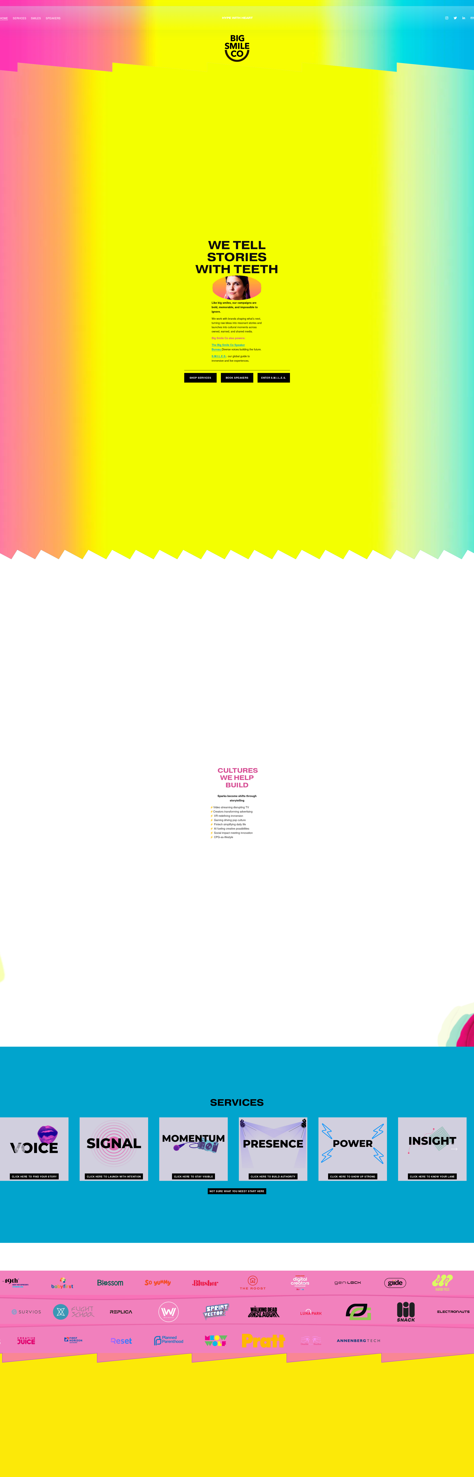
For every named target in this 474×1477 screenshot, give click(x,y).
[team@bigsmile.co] (472, 18)
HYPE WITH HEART (237, 18)
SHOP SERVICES (200, 377)
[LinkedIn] (463, 18)
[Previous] (19, 1149)
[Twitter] (455, 18)
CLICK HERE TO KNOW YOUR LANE (432, 1176)
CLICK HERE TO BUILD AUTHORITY (273, 1176)
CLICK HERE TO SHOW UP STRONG (352, 1176)
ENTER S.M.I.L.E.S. (273, 377)
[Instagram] (447, 18)
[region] (237, 1149)
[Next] (454, 1149)
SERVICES (19, 18)
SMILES (36, 18)
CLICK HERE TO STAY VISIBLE (193, 1176)
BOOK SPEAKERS (237, 377)
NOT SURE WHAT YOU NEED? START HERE (237, 1191)
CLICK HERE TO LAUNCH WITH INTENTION (114, 1176)
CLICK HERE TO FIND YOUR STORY (34, 1176)
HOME (4, 18)
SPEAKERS (53, 18)
